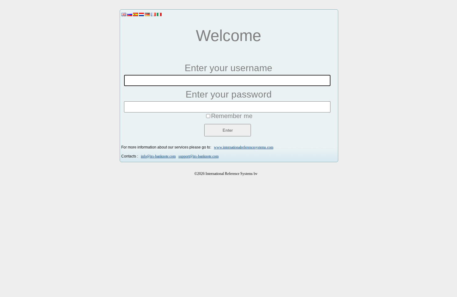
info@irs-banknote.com (158, 156)
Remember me (231, 115)
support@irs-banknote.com (198, 156)
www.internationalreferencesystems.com (243, 147)
